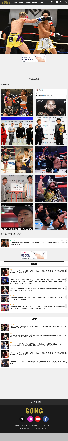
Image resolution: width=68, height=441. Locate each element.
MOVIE (41, 2)
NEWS (15, 2)
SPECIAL (21, 2)
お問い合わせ (26, 425)
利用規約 (34, 425)
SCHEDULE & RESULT (31, 2)
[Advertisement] (34, 383)
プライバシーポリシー (46, 425)
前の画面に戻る (34, 79)
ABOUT (17, 425)
